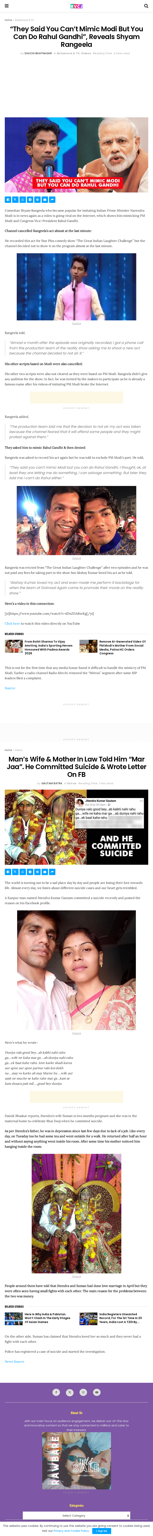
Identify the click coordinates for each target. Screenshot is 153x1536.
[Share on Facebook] (8, 199)
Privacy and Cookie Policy (71, 1531)
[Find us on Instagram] (83, 1392)
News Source (14, 1361)
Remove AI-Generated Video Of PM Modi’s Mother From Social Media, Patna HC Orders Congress (122, 647)
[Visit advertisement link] (76, 1460)
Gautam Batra (51, 783)
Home (8, 20)
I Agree (101, 1531)
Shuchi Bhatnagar (38, 53)
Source (76, 323)
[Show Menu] (7, 6)
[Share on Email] (45, 199)
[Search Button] (146, 6)
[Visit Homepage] (76, 6)
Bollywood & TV (24, 20)
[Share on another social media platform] (52, 199)
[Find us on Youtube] (97, 1392)
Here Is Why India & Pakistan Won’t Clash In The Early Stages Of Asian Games (47, 1318)
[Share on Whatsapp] (23, 199)
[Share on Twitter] (15, 199)
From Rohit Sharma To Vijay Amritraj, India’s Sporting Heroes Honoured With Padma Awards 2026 (49, 647)
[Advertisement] (76, 85)
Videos (86, 53)
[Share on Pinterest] (37, 199)
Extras (18, 750)
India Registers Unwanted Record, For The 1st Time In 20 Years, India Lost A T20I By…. (120, 1318)
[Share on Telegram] (30, 199)
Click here (13, 623)
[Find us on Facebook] (56, 1392)
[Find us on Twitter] (70, 1392)
